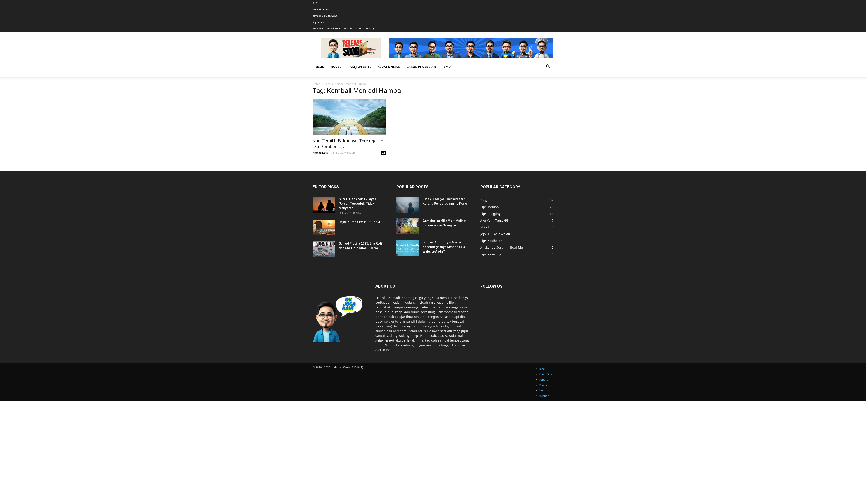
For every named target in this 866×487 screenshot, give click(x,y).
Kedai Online (389, 66)
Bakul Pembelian (421, 66)
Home (316, 84)
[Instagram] (313, 74)
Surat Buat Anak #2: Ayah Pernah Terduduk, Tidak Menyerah (357, 203)
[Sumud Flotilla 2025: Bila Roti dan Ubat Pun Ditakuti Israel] (324, 249)
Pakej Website (359, 66)
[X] (552, 3)
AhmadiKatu (320, 152)
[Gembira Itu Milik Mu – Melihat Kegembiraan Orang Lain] (407, 226)
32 (383, 152)
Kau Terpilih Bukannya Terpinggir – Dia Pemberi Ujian (348, 143)
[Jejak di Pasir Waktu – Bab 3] (324, 227)
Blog (320, 66)
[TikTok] (551, 3)
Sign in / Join (320, 22)
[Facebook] (550, 3)
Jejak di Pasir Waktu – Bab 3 (359, 222)
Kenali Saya (333, 28)
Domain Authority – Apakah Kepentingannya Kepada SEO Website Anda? (444, 247)
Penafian (318, 28)
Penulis (347, 28)
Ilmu (358, 28)
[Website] (316, 74)
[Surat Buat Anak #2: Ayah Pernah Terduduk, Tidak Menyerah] (324, 205)
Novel (336, 66)
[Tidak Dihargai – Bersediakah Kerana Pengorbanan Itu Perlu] (407, 205)
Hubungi (369, 28)
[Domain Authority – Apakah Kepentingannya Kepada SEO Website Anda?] (407, 248)
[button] (548, 67)
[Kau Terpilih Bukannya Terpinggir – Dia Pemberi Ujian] (349, 117)
